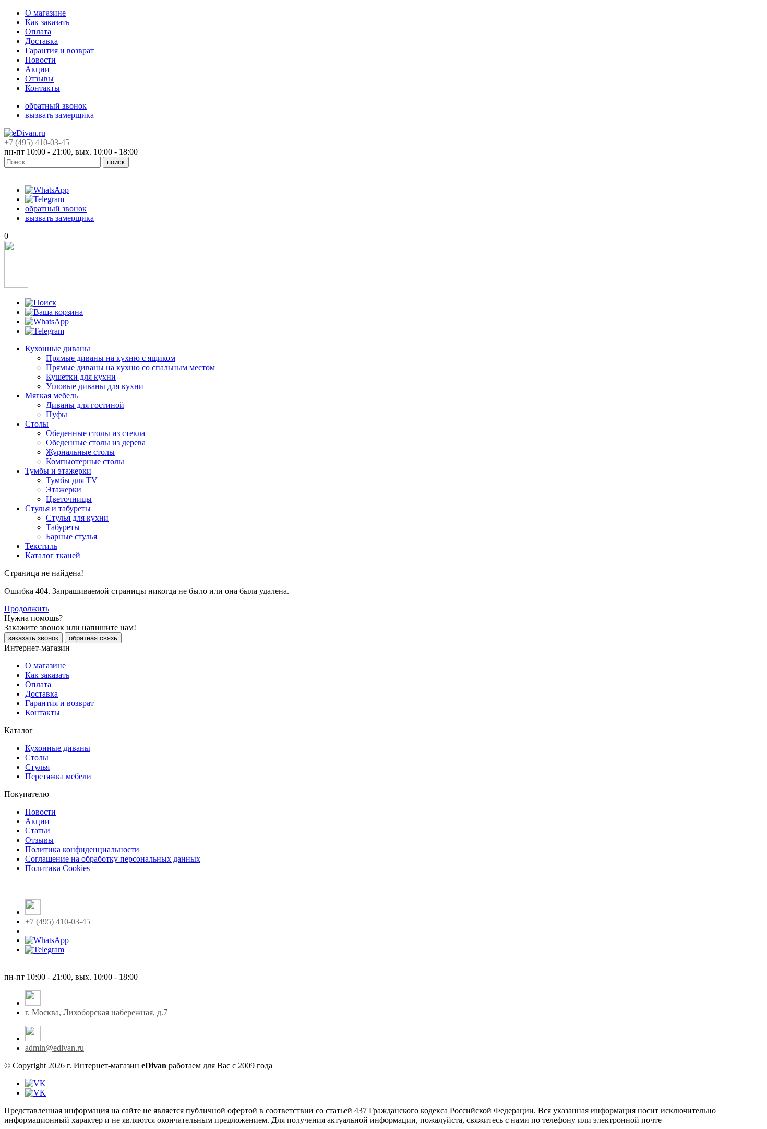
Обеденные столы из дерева (96, 442)
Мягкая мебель (51, 395)
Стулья (37, 766)
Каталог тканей (52, 555)
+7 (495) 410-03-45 (36, 142)
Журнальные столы (80, 452)
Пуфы (56, 414)
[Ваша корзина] (54, 312)
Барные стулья (71, 536)
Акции (37, 69)
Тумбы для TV (72, 480)
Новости (40, 59)
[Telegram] (44, 199)
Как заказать (47, 22)
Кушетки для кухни (81, 376)
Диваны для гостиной (85, 405)
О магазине (45, 12)
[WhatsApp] (47, 189)
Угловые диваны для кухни (94, 386)
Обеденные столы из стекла (95, 433)
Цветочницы (69, 499)
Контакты (42, 88)
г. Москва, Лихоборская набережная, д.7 (96, 1012)
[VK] (35, 1083)
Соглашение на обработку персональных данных (112, 858)
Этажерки (63, 489)
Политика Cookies (57, 868)
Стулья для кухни (77, 517)
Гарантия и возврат (59, 50)
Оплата (38, 31)
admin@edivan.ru (54, 1047)
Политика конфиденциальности (82, 849)
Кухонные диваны (57, 348)
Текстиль (41, 546)
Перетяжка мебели (58, 776)
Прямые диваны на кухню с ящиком (110, 358)
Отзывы (39, 78)
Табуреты (63, 527)
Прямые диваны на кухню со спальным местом (130, 367)
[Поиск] (40, 302)
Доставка (41, 41)
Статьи (37, 830)
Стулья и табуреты (58, 508)
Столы (37, 423)
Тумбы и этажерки (58, 470)
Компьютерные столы (85, 461)
